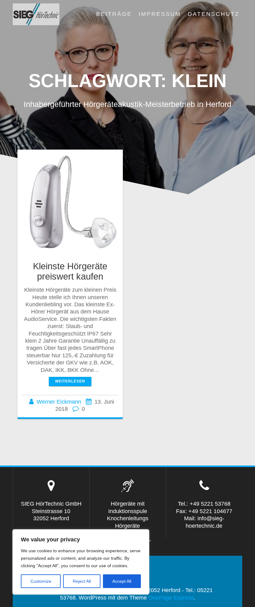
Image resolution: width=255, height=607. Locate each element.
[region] (80, 562)
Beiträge (114, 14)
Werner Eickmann (59, 402)
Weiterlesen (70, 381)
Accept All (121, 581)
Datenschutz (213, 14)
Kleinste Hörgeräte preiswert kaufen (70, 271)
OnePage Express (171, 598)
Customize (40, 581)
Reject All (82, 581)
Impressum (160, 14)
